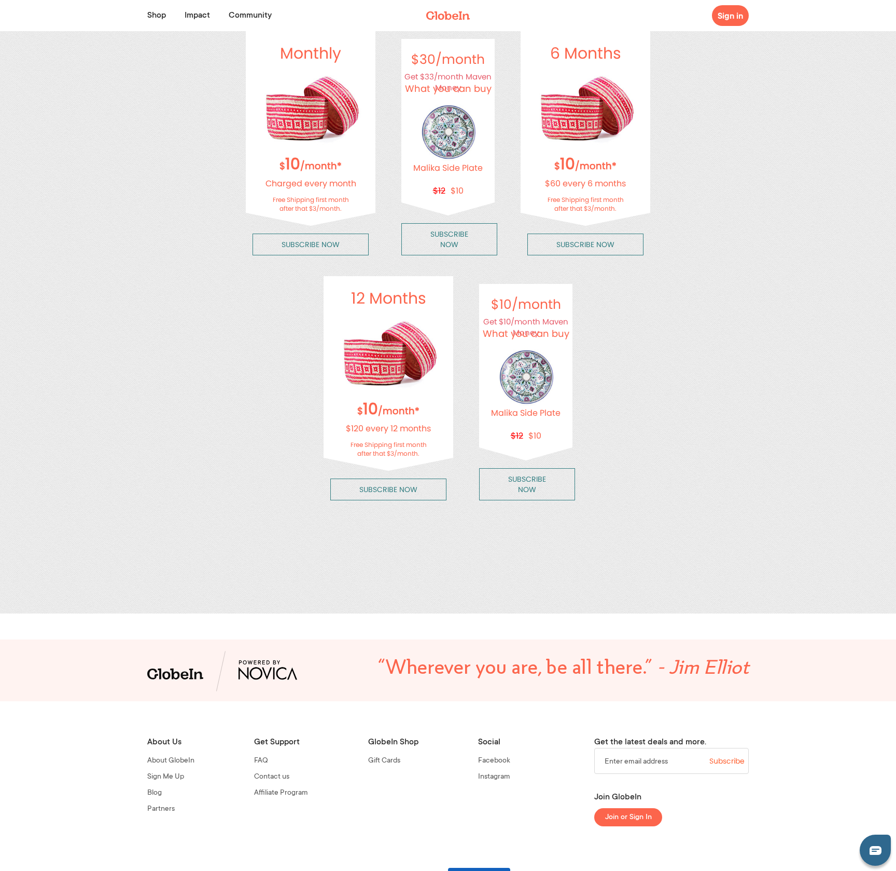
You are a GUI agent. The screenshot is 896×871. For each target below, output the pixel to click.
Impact (197, 15)
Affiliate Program (281, 793)
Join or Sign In (628, 817)
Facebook (494, 761)
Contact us (271, 777)
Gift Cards (384, 761)
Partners (161, 809)
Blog (154, 793)
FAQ (261, 761)
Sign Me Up (165, 777)
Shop (156, 15)
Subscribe (727, 761)
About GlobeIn (170, 761)
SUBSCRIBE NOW (311, 244)
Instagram (494, 777)
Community (250, 15)
